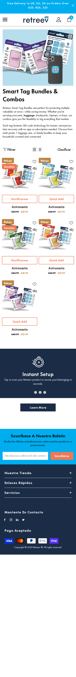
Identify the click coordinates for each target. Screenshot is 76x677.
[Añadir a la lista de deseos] (33, 161)
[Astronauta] (19, 175)
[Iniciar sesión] (58, 19)
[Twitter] (23, 519)
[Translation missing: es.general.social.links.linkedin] (17, 519)
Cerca (73, 5)
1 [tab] (31, 392)
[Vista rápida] (33, 168)
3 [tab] (40, 392)
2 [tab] (35, 392)
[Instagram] (11, 519)
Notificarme (19, 199)
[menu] (5, 19)
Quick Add (56, 199)
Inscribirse (62, 456)
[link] (38, 57)
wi (71, 19)
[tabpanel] (38, 373)
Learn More (38, 407)
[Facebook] (4, 519)
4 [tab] (44, 392)
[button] (34, 149)
